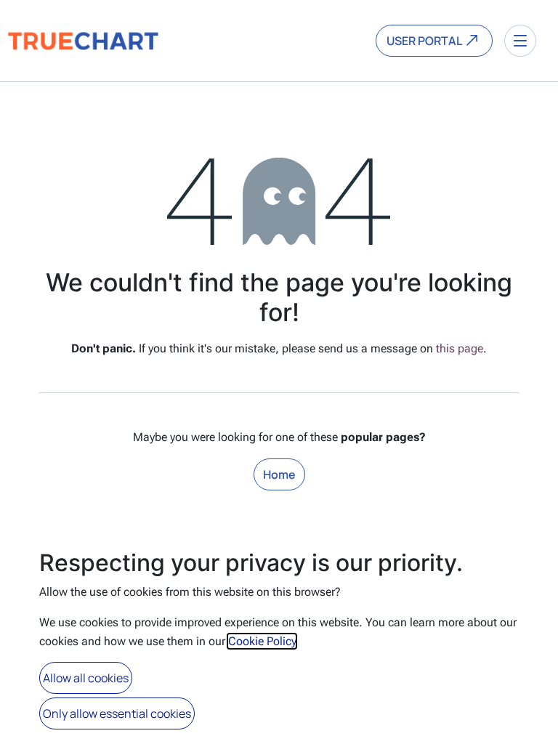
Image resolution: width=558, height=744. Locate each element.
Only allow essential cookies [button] (117, 713)
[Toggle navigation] (520, 41)
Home (279, 474)
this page (459, 348)
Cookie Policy (262, 641)
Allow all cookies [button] (86, 678)
